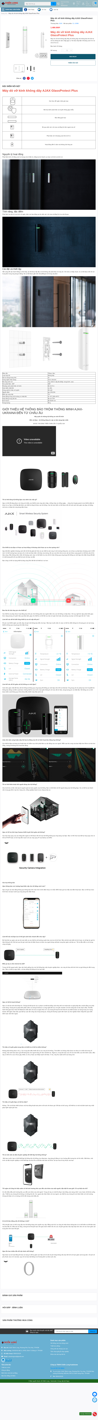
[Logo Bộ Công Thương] (6, 1360)
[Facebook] (94, 1394)
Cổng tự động (5, 1370)
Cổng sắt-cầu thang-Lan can (59, 1348)
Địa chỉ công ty (78, 3)
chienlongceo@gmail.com (16, 1356)
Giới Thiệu (31, 9)
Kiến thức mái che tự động (9, 1373)
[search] (53, 4)
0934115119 (64, 5)
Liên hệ (55, 9)
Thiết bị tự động (55, 1346)
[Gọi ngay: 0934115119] (95, 1414)
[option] (25, 40)
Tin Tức (44, 9)
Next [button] (46, 40)
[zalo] (94, 1400)
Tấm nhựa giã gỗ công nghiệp (59, 1351)
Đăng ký (92, 1331)
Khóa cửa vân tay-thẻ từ (57, 1354)
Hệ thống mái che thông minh (59, 1343)
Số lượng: (54, 50)
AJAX (61, 23)
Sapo (67, 1381)
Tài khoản (87, 3)
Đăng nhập (88, 5)
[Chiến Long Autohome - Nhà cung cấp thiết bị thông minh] (12, 4)
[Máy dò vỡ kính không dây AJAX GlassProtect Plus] (25, 40)
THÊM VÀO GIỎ (73, 63)
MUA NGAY (73, 56)
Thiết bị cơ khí (5, 1367)
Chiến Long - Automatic (49, 1381)
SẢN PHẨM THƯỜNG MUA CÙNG (17, 1320)
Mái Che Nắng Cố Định (8, 1376)
